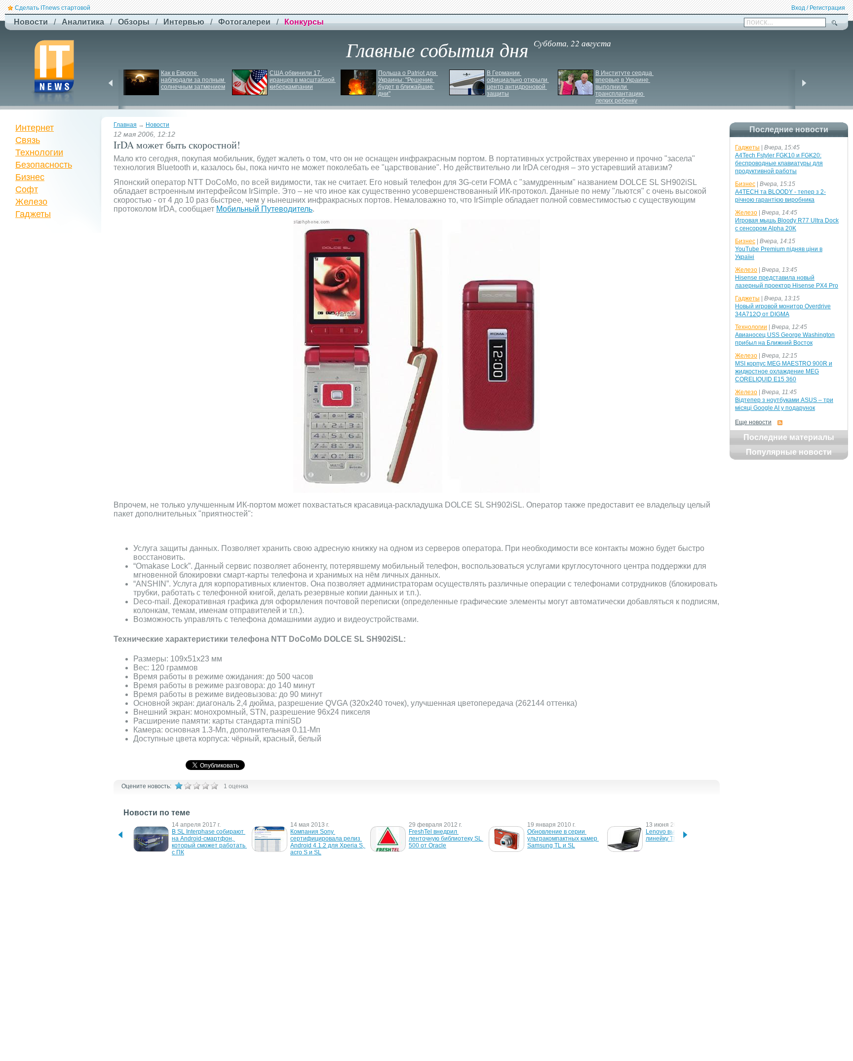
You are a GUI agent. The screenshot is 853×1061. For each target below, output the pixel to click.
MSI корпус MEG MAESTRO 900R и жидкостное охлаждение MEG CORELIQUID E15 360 (783, 371)
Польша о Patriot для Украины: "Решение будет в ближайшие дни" (408, 83)
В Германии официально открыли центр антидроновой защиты (518, 83)
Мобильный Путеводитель (264, 209)
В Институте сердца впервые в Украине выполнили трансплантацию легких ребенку (624, 87)
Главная (125, 124)
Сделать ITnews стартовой (52, 7)
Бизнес (29, 177)
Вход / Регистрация (818, 7)
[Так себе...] (196, 786)
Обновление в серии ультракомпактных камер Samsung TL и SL (563, 838)
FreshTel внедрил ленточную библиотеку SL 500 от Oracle (446, 838)
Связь (27, 140)
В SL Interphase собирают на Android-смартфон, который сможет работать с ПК (209, 842)
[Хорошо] (205, 786)
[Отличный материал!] (214, 786)
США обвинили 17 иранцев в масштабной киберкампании (303, 80)
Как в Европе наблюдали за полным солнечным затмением (193, 80)
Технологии (39, 152)
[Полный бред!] (178, 786)
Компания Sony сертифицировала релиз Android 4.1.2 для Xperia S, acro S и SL (328, 842)
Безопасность (43, 165)
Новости (157, 124)
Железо (31, 202)
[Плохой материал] (187, 786)
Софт (26, 189)
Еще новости (753, 422)
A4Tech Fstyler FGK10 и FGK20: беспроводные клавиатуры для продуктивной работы (779, 163)
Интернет (34, 128)
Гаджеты (33, 214)
